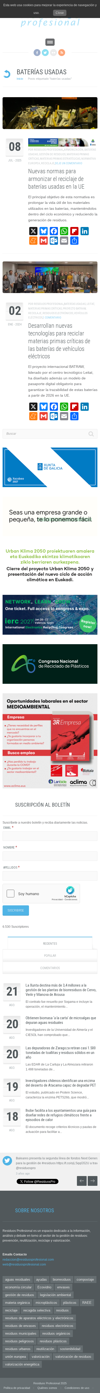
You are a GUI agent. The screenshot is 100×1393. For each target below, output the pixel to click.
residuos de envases (20, 1326)
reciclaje (47, 163)
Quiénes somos (47, 1387)
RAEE (87, 1303)
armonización (73, 149)
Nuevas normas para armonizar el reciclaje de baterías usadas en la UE (56, 179)
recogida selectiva (36, 1310)
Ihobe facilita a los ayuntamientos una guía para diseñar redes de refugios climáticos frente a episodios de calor (61, 1115)
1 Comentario (52, 317)
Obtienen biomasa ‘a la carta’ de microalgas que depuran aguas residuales (61, 1020)
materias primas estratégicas (60, 158)
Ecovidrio (44, 1287)
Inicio (20, 78)
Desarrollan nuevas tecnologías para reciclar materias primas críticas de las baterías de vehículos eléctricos (59, 341)
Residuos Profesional (48, 149)
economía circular (18, 1287)
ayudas (41, 1279)
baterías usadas (75, 304)
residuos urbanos (18, 1349)
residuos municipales (20, 1333)
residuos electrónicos (58, 313)
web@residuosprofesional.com (24, 1264)
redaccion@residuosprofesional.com (28, 1259)
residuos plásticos (53, 1341)
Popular (50, 956)
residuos (62, 1310)
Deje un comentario (68, 163)
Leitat (90, 304)
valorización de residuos (73, 1357)
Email (8, 828)
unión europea (15, 1357)
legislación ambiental (55, 1295)
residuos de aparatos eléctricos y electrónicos (39, 1318)
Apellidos (11, 867)
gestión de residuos (52, 154)
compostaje (85, 1279)
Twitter (45, 52)
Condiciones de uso (77, 1387)
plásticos (69, 1303)
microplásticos (46, 1303)
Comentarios (50, 968)
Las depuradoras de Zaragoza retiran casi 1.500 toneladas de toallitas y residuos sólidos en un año (61, 1053)
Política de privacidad (17, 1387)
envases (63, 1287)
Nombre (10, 847)
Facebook (37, 52)
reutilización (45, 1349)
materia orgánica (17, 1303)
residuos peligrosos (19, 1341)
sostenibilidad (70, 1349)
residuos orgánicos (56, 1333)
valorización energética (22, 1364)
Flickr (53, 52)
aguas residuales (17, 1279)
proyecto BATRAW (74, 308)
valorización (40, 1357)
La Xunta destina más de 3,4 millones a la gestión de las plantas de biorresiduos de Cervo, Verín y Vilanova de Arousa (61, 990)
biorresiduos (62, 1279)
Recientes (50, 943)
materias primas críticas (45, 308)
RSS (61, 52)
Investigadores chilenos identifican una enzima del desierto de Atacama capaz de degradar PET (61, 1083)
